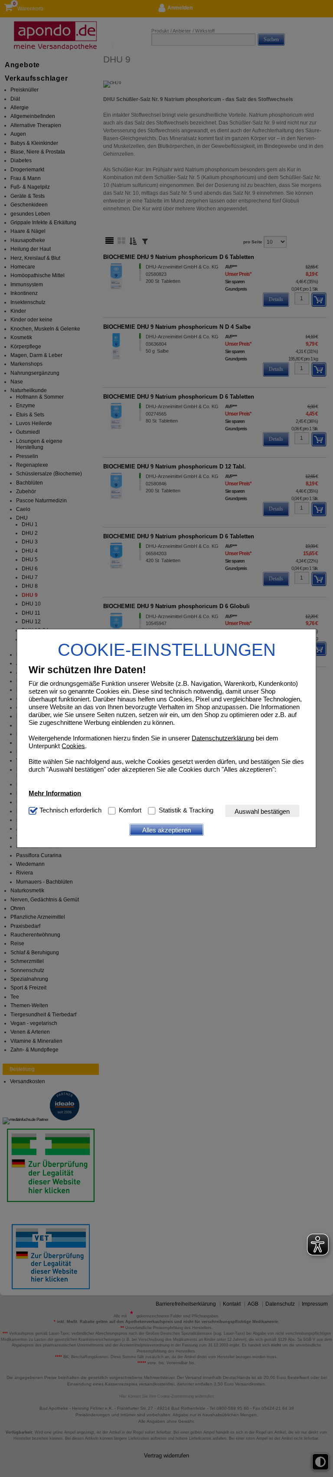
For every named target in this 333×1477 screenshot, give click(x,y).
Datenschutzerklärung (223, 738)
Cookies (73, 746)
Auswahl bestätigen (262, 811)
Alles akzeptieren (166, 829)
